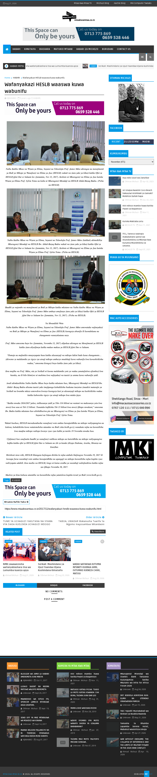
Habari (17, 49)
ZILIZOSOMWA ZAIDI (131, 142)
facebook (88, 585)
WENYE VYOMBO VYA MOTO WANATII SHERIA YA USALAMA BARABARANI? (85, 723)
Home (7, 77)
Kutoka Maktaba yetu (133, 221)
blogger (20, 585)
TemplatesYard (79, 770)
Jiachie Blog (119, 3)
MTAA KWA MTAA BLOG (12, 774)
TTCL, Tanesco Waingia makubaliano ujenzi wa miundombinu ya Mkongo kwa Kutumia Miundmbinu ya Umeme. (137, 240)
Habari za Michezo (87, 49)
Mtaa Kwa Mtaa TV (83, 3)
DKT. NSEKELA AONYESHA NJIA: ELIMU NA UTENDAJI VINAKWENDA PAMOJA (134, 698)
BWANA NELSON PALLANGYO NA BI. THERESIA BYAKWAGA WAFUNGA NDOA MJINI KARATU (35, 733)
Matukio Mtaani (63, 49)
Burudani (107, 49)
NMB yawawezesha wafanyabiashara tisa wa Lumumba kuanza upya (17, 567)
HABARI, (37, 98)
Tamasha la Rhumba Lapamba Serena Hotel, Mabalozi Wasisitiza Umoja (134, 726)
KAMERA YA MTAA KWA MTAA (73, 665)
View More (99, 531)
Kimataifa (30, 49)
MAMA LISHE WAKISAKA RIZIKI (84, 708)
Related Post (13, 531)
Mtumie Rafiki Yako (15, 501)
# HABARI (16, 480)
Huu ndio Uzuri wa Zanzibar (136, 178)
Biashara (44, 49)
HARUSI (12, 665)
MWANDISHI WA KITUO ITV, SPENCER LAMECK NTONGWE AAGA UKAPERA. (35, 702)
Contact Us (124, 49)
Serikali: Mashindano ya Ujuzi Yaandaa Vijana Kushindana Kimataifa (112, 66)
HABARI (74, 66)
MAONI (146, 141)
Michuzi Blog (102, 3)
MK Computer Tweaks (140, 3)
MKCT (149, 774)
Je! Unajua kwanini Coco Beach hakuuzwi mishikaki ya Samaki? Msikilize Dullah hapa (138, 193)
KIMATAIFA (114, 665)
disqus (53, 585)
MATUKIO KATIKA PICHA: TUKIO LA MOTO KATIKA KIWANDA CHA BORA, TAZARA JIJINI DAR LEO (85, 692)
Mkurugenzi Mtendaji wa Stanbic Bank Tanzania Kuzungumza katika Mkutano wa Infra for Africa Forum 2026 (134, 680)
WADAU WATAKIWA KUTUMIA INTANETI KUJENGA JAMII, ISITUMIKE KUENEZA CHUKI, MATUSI (87, 569)
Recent (116, 141)
